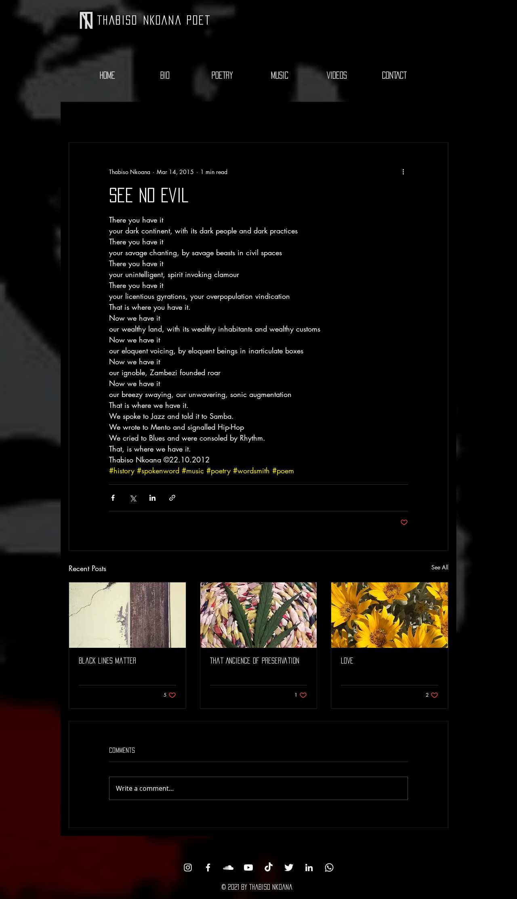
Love (347, 661)
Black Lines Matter (107, 661)
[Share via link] (172, 498)
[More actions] (403, 171)
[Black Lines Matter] (127, 615)
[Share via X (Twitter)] (133, 498)
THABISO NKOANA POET (154, 20)
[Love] (389, 615)
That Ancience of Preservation (254, 661)
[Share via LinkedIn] (152, 498)
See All (439, 567)
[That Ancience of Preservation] (258, 615)
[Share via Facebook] (113, 498)
